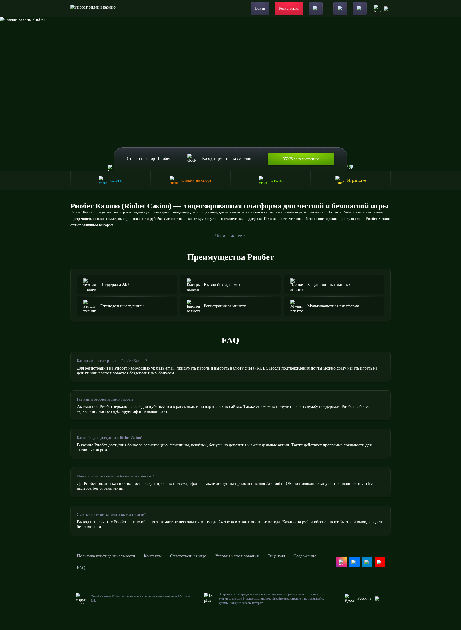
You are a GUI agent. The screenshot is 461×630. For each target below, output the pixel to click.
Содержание (304, 556)
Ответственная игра (188, 556)
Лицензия (276, 556)
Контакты (153, 556)
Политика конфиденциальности (106, 556)
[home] (93, 8)
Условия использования (237, 556)
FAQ (81, 567)
